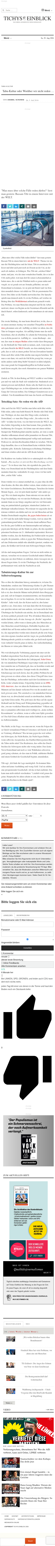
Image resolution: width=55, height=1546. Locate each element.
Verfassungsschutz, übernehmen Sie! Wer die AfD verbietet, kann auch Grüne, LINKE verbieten (26, 1451)
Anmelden (8, 915)
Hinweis (13, 878)
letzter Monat (30, 1331)
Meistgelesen (13, 1324)
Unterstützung (27, 1516)
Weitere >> (9, 1403)
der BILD (20, 348)
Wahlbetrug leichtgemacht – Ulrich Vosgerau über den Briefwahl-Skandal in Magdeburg (36, 1392)
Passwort (5, 930)
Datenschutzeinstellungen (29, 1519)
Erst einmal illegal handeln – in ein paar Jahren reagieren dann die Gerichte (36, 1475)
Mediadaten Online (11, 1522)
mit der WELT (33, 261)
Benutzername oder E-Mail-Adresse (17, 920)
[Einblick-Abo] (28, 1210)
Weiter (6, 825)
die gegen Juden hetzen (37, 515)
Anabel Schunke (16, 100)
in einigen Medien (20, 341)
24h (5, 1331)
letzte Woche (16, 1331)
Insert (30, 1540)
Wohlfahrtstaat (21, 301)
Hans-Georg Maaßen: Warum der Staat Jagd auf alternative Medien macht (35, 1488)
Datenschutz (9, 1519)
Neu (28, 1324)
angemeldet (17, 884)
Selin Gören (46, 659)
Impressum (41, 1516)
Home (6, 1516)
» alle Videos (50, 1409)
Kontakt (15, 1516)
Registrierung (23, 915)
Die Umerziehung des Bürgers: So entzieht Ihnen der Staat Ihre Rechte (36, 1501)
